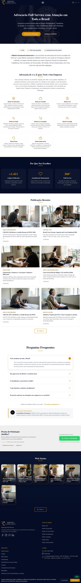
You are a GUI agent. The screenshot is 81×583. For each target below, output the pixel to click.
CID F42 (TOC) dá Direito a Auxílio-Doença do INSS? (19, 315)
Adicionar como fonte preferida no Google (12, 573)
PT (73, 2)
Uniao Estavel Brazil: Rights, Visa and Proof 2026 (58, 272)
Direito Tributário (46, 537)
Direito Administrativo (47, 542)
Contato (3, 565)
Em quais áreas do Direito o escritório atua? (23, 374)
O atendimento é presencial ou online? (21, 381)
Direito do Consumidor (48, 531)
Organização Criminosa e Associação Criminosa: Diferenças (17, 273)
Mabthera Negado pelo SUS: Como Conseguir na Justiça (60, 315)
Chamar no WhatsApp (70, 438)
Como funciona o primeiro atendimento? (22, 388)
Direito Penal (45, 539)
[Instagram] (6, 535)
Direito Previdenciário (47, 534)
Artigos (3, 554)
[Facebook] (2, 535)
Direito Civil (45, 525)
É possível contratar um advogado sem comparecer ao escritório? (30, 395)
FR (78, 2)
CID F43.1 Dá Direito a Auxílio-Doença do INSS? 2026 (19, 232)
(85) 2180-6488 (48, 551)
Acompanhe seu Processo (8, 567)
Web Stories (4, 556)
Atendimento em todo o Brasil (9, 562)
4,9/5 (22, 50)
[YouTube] (9, 535)
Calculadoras (4, 559)
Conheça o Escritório (51, 34)
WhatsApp (47, 553)
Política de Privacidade (21, 581)
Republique (4, 570)
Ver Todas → (40, 331)
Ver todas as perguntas (51, 404)
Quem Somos (5, 551)
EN (75, 2)
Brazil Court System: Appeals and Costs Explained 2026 (60, 232)
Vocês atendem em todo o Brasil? (20, 358)
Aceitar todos (75, 580)
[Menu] (42, 2)
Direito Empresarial (47, 528)
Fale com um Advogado (31, 34)
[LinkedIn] (13, 535)
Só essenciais (64, 580)
